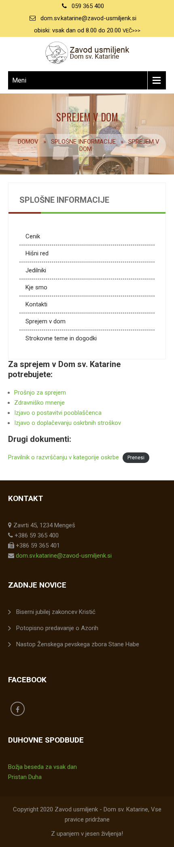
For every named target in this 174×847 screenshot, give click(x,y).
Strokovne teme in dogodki (61, 338)
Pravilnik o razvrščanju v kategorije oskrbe (63, 457)
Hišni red (37, 253)
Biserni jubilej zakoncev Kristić (55, 612)
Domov (28, 141)
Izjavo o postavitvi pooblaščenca (58, 412)
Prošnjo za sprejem (40, 392)
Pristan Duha (25, 777)
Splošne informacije (83, 141)
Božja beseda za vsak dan (42, 767)
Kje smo (36, 287)
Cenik (32, 236)
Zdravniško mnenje (39, 402)
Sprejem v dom (45, 321)
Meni (19, 80)
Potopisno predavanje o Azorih (57, 628)
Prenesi (135, 458)
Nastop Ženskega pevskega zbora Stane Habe (77, 644)
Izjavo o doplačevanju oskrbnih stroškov (67, 423)
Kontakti (36, 304)
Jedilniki (35, 270)
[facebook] (18, 709)
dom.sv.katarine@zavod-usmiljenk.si (88, 18)
